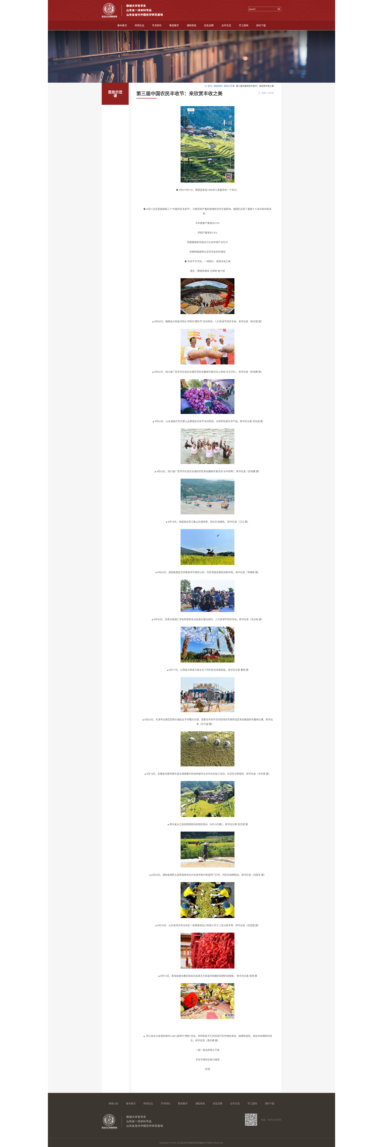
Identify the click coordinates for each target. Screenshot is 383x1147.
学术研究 (157, 25)
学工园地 (243, 25)
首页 (210, 85)
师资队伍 (139, 25)
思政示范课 (229, 85)
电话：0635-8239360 (271, 1119)
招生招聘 (209, 25)
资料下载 (261, 25)
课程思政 (191, 25)
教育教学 (174, 25)
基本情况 (122, 25)
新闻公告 (113, 1103)
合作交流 (226, 25)
